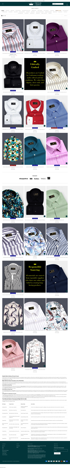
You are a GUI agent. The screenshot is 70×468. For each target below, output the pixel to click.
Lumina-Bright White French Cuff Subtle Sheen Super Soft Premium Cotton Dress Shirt (13, 129)
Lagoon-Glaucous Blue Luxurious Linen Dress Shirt (57, 129)
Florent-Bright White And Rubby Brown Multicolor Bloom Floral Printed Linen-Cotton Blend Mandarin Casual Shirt (57, 330)
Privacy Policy (4, 453)
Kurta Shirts (65, 11)
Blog (3, 447)
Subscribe (57, 453)
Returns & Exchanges (5, 450)
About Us (3, 445)
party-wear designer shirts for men (8, 395)
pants (4, 401)
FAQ (2, 448)
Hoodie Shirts (60, 11)
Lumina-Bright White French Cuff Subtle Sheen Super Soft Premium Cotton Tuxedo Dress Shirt (35, 53)
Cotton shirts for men (7, 390)
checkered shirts (18, 387)
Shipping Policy (4, 451)
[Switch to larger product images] (1, 15)
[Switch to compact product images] (5, 15)
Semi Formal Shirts (22, 11)
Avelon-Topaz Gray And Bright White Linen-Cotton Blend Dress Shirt (13, 257)
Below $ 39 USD (40, 10)
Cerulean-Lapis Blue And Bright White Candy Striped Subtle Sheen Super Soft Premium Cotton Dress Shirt (57, 257)
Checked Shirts (32, 13)
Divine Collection (46, 10)
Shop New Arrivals (2, 467)
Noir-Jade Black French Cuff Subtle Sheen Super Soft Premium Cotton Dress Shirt (13, 92)
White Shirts (7, 10)
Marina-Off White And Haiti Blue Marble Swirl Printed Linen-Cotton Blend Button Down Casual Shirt (13, 332)
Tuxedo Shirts (52, 10)
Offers (17, 447)
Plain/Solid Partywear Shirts (26, 10)
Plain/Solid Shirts (20, 13)
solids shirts (6, 387)
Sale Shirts (50, 13)
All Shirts (2, 10)
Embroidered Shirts (65, 10)
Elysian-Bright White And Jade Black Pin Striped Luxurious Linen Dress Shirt (35, 330)
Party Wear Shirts (18, 10)
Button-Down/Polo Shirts (40, 11)
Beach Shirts (33, 11)
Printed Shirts (26, 13)
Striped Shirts (38, 13)
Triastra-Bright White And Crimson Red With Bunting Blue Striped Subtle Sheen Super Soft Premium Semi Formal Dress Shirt (13, 53)
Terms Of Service (4, 454)
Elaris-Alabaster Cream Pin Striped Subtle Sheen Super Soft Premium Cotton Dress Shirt (57, 92)
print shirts (38, 394)
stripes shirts (10, 387)
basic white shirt (23, 386)
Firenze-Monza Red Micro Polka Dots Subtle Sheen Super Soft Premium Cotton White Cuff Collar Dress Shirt (35, 129)
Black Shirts (12, 10)
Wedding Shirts (34, 10)
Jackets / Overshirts (44, 13)
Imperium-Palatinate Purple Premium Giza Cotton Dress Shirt (57, 53)
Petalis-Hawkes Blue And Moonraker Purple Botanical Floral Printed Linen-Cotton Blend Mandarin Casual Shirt (35, 255)
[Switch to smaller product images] (3, 15)
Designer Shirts (58, 10)
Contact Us (18, 445)
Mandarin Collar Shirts (48, 11)
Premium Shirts (5, 11)
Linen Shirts (28, 11)
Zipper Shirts (55, 11)
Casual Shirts (16, 11)
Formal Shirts (10, 11)
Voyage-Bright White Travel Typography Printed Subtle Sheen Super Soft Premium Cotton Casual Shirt (35, 369)
